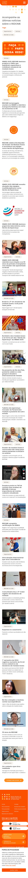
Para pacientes (6, 809)
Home (3, 804)
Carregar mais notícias (12, 780)
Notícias (18, 31)
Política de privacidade (20, 809)
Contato (16, 804)
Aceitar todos (14, 870)
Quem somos (5, 811)
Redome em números (7, 813)
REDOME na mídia (8, 35)
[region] (14, 860)
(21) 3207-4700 (20, 847)
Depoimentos (7, 31)
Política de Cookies (10, 865)
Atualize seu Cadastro (19, 806)
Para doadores (6, 806)
